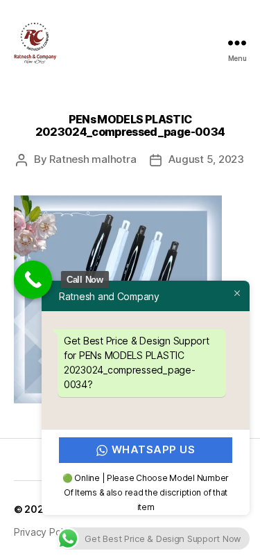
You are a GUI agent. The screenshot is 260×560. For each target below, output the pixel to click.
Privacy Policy (45, 532)
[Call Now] (33, 280)
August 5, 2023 (205, 159)
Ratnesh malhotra (92, 159)
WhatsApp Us (154, 449)
